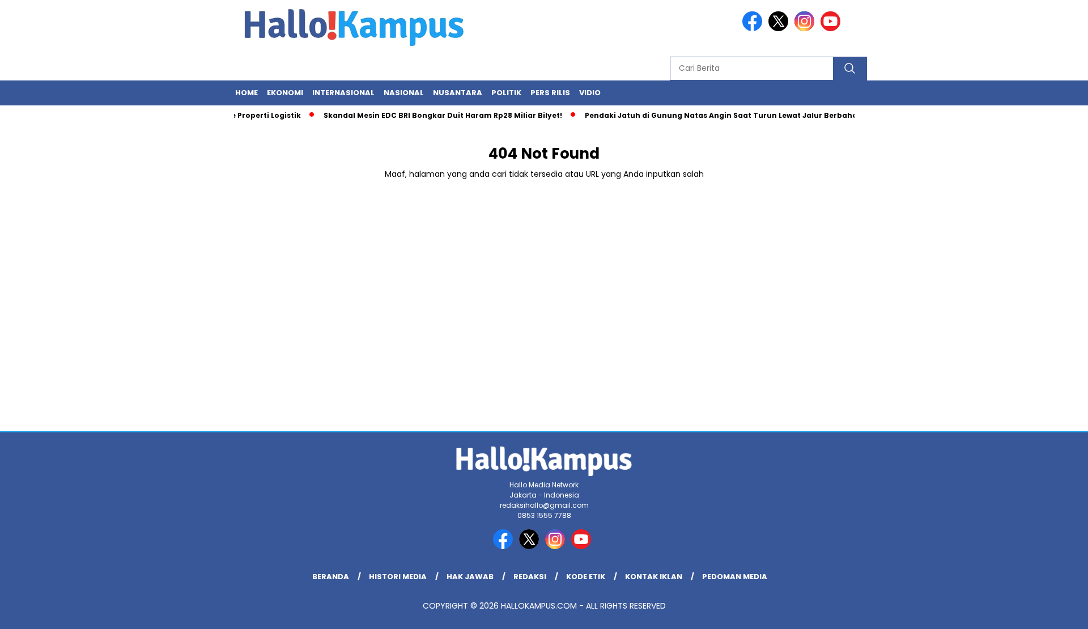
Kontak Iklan (653, 576)
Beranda (330, 576)
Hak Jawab (470, 576)
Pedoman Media (734, 576)
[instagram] (806, 28)
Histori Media (398, 576)
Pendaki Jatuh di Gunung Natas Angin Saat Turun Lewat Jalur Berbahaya (717, 115)
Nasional (404, 92)
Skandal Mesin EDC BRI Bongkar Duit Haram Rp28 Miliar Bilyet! (434, 115)
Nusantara (457, 92)
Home (246, 92)
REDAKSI (529, 576)
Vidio (590, 92)
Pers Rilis (550, 92)
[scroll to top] (1045, 611)
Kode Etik (585, 576)
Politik (506, 92)
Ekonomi (285, 92)
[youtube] (832, 28)
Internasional (343, 92)
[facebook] (754, 28)
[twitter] (780, 28)
